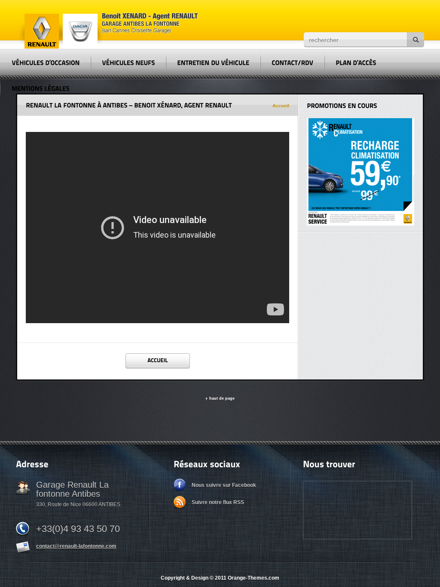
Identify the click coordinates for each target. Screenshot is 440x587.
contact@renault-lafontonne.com (76, 546)
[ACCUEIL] (157, 360)
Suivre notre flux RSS (218, 502)
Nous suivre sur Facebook (224, 485)
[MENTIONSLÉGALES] (40, 88)
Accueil (280, 105)
